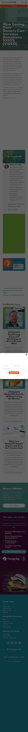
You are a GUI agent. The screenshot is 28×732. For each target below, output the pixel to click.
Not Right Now (14, 375)
